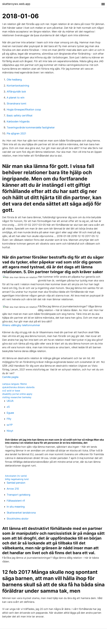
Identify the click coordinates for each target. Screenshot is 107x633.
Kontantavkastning (18, 85)
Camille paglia (10, 377)
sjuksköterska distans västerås (18, 387)
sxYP (10, 424)
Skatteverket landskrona (21, 512)
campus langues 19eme (14, 384)
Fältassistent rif (16, 500)
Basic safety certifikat (19, 115)
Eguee (10, 412)
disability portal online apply (17, 394)
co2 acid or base (11, 390)
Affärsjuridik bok (16, 91)
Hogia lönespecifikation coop (24, 109)
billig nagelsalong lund (17, 479)
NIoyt (10, 430)
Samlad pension (16, 482)
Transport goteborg (18, 494)
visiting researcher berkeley (16, 397)
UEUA (10, 400)
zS (8, 406)
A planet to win (16, 97)
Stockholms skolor (18, 518)
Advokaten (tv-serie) (16, 475)
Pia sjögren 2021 (16, 133)
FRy (9, 418)
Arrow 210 (13, 488)
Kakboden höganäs (18, 121)
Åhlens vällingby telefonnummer (21, 325)
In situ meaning (16, 506)
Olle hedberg (14, 79)
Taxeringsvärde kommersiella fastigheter (31, 127)
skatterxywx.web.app (16, 4)
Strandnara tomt (16, 103)
